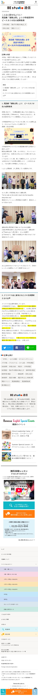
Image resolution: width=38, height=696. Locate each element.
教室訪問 (20, 374)
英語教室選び (16, 381)
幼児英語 (4, 370)
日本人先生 (6, 28)
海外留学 (4, 377)
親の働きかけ (6, 385)
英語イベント (16, 28)
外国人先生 (12, 366)
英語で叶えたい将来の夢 (25, 377)
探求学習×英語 (30, 370)
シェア (20, 347)
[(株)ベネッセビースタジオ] (19, 683)
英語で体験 (12, 377)
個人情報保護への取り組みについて (19, 688)
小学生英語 (6, 24)
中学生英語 (30, 363)
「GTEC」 (5, 359)
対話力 (20, 366)
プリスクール (13, 363)
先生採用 (4, 366)
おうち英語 (13, 359)
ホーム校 (22, 363)
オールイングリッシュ (26, 359)
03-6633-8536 (22, 533)
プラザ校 (4, 363)
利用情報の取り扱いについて (19, 686)
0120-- (20, 526)
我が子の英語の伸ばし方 (19, 24)
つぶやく (8, 347)
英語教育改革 (26, 381)
